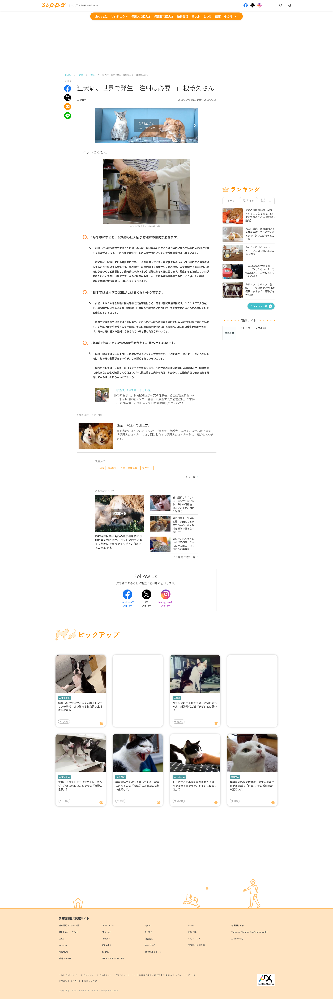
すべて (231, 200)
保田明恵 (235, 777)
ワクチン (147, 468)
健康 (218, 16)
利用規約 (167, 975)
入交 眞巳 (120, 777)
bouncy (105, 951)
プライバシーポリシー (125, 975)
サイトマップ (87, 975)
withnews (63, 951)
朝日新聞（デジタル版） (70, 925)
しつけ (207, 16)
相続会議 (192, 931)
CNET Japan (108, 925)
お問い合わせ (90, 980)
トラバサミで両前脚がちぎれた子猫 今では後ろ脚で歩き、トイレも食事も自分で (195, 785)
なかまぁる (150, 945)
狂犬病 (100, 468)
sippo (148, 925)
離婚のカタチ (65, 958)
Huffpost (106, 938)
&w (67, 931)
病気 (93, 74)
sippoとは (101, 16)
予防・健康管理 (129, 468)
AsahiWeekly (237, 938)
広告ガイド (75, 980)
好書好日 (149, 938)
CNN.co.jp (106, 931)
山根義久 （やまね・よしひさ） (133, 390)
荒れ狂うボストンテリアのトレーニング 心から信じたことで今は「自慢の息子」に (80, 785)
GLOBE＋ (149, 931)
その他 (228, 16)
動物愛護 (182, 16)
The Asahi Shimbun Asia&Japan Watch (249, 931)
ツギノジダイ (194, 938)
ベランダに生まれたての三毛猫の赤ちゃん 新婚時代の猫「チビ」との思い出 (195, 706)
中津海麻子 (64, 698)
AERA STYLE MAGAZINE (113, 958)
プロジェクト (119, 16)
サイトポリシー (104, 975)
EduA (61, 938)
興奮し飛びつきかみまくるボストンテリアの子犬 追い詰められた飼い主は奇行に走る (80, 706)
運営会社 (63, 980)
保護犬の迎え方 (141, 16)
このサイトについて (68, 975)
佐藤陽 (177, 698)
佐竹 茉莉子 (179, 777)
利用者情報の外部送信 (149, 975)
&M (60, 931)
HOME (68, 74)
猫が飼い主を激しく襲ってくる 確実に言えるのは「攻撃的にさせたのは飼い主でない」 (137, 785)
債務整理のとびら (153, 951)
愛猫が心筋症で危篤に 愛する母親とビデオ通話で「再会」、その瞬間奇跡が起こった (252, 785)
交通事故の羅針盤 (196, 945)
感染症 (112, 468)
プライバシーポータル (185, 975)
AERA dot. (106, 945)
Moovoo (63, 945)
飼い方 (196, 16)
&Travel (75, 931)
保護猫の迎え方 (164, 16)
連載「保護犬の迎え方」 (134, 425)
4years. (191, 925)
